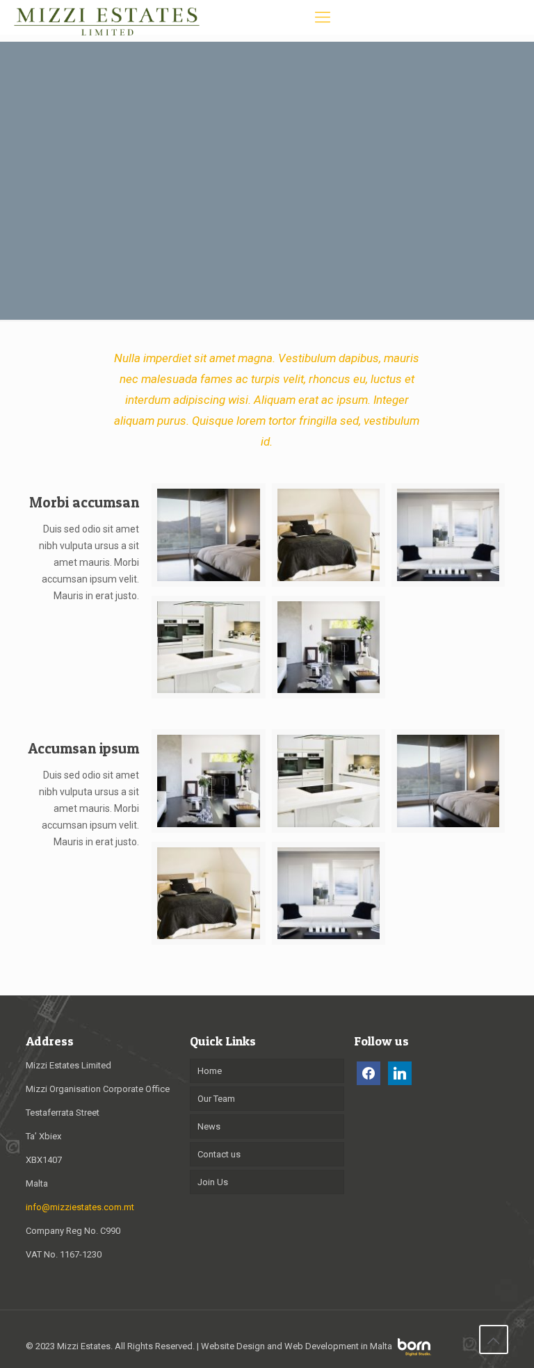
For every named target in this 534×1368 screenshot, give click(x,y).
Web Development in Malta (338, 1346)
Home (209, 1071)
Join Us (212, 1182)
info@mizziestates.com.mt (80, 1207)
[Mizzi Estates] (107, 17)
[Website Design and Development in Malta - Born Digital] (414, 1353)
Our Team (216, 1098)
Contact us (219, 1154)
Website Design (233, 1346)
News (208, 1126)
